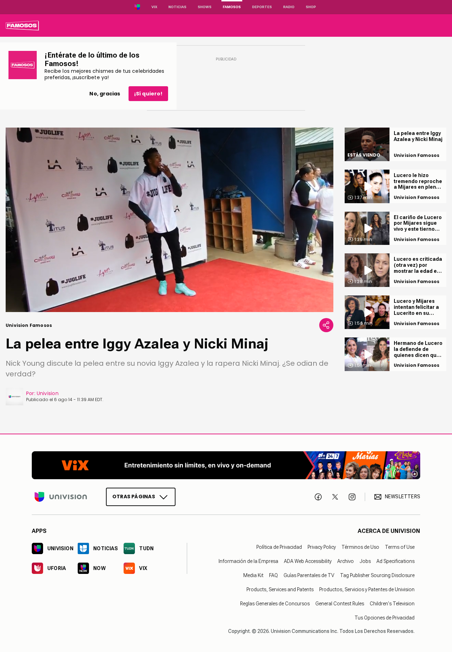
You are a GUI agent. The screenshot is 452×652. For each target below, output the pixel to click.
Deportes (262, 7)
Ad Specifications (395, 561)
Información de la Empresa (248, 561)
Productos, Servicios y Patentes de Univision (367, 589)
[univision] (22, 25)
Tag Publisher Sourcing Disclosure (377, 575)
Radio (289, 7)
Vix (154, 7)
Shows (205, 7)
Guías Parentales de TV (309, 575)
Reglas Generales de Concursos (275, 603)
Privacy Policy (322, 547)
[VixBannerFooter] (226, 465)
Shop (311, 7)
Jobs (365, 561)
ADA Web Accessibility (308, 561)
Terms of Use (400, 547)
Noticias (177, 7)
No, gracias (104, 93)
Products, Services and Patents (280, 589)
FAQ (273, 575)
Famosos (232, 7)
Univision (48, 393)
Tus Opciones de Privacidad (385, 618)
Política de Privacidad (279, 547)
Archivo (345, 561)
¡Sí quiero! (148, 93)
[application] (169, 220)
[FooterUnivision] (61, 497)
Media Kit (253, 575)
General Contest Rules (339, 603)
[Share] (326, 325)
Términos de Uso (360, 547)
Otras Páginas (133, 496)
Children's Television (392, 603)
